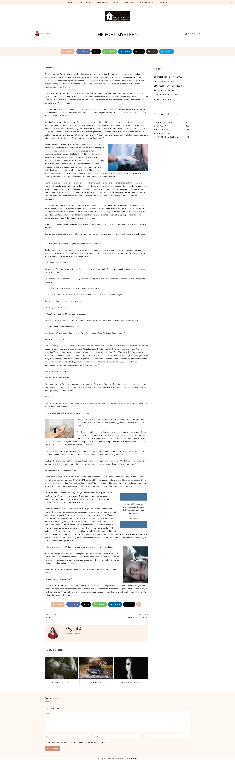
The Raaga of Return (164, 90)
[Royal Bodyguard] (61, 668)
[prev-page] (155, 104)
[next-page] (159, 104)
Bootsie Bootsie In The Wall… (168, 77)
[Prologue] (96, 668)
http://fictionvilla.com (73, 634)
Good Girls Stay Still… (165, 81)
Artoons (131, 758)
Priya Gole (45, 34)
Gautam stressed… (136, 617)
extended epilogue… (131, 682)
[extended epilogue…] (131, 668)
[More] (138, 604)
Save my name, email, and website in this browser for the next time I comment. (77, 742)
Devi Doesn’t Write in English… (169, 86)
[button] (231, 3)
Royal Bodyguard (61, 682)
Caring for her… (55, 617)
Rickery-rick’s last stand (167, 95)
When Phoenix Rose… (164, 99)
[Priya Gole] (38, 33)
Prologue (96, 682)
